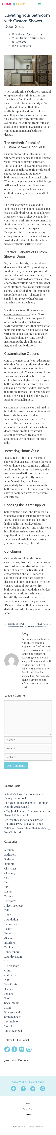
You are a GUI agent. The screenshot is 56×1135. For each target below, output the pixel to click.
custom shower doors (17, 314)
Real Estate (11, 984)
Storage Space (12, 1017)
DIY (6, 887)
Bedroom (9, 859)
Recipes (8, 989)
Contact (28, 1114)
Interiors (9, 942)
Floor (7, 915)
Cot (6, 877)
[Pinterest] (13, 1088)
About (28, 1103)
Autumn (9, 850)
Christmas (10, 868)
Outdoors (10, 975)
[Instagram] (42, 1088)
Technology (11, 1021)
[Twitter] (33, 1088)
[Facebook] (23, 1088)
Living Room (11, 966)
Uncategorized (13, 1030)
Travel (8, 1026)
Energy (8, 896)
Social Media (11, 1003)
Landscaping (12, 952)
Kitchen (9, 947)
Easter (8, 891)
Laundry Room (13, 956)
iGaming (9, 938)
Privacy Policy (28, 1109)
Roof (7, 998)
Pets (6, 979)
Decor (7, 882)
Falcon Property (13, 905)
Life (6, 961)
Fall (6, 910)
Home (7, 933)
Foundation (11, 919)
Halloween (10, 924)
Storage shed (12, 1012)
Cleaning (9, 873)
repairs (8, 993)
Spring (8, 1007)
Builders (9, 864)
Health (8, 928)
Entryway (10, 901)
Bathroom (21, 42)
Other (7, 970)
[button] (39, 4)
